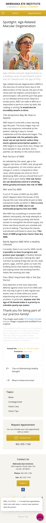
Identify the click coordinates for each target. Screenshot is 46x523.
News (10, 397)
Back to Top (23, 516)
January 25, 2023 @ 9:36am (28, 348)
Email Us (23, 483)
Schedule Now (25, 438)
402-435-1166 (26, 473)
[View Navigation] (3, 13)
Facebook (23, 489)
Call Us (15, 13)
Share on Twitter (23, 356)
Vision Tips (27, 351)
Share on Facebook (19, 356)
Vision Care (13, 406)
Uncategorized (15, 402)
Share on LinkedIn (27, 356)
